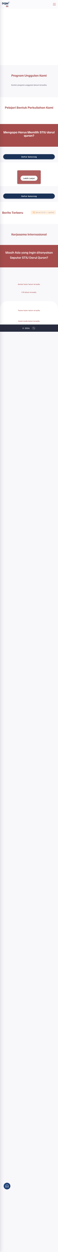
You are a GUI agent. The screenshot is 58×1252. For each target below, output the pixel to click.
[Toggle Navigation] (54, 4)
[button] (7, 1186)
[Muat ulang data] (34, 328)
